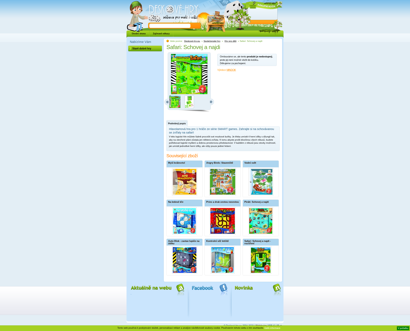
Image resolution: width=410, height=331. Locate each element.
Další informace (272, 328)
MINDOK (231, 70)
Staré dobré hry (141, 48)
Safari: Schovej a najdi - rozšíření (257, 242)
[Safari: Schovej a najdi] (175, 107)
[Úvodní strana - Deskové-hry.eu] (173, 12)
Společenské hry (212, 41)
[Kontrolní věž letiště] (222, 259)
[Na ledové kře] (184, 220)
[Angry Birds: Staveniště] (222, 181)
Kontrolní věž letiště (217, 241)
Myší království (176, 162)
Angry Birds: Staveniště (219, 162)
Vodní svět (250, 162)
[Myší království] (184, 181)
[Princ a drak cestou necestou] (222, 220)
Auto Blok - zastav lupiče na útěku (183, 242)
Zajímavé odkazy (161, 33)
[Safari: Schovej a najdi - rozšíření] (261, 259)
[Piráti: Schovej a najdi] (261, 220)
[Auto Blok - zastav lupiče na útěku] (184, 259)
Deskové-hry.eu (192, 41)
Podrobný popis (177, 123)
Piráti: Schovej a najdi (256, 202)
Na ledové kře (175, 202)
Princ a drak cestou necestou (222, 202)
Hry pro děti (230, 41)
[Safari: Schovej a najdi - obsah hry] (189, 107)
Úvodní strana (139, 33)
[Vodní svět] (261, 181)
